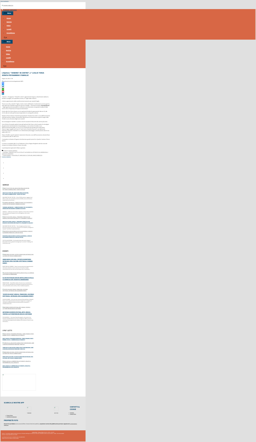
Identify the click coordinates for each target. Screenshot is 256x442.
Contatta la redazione (12, 417)
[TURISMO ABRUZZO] (9, 10)
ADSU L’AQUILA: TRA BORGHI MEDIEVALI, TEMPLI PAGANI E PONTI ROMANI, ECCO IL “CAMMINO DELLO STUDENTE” (18, 339)
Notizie (9, 22)
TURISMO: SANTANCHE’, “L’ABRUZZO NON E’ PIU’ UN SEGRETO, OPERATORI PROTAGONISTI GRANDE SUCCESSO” (18, 207)
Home (9, 18)
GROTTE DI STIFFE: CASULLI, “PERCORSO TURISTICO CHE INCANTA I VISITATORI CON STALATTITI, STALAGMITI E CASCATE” (18, 222)
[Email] (26, 87)
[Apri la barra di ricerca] (5, 38)
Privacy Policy (10, 415)
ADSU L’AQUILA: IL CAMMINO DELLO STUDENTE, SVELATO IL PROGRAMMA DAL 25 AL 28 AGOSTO (16, 366)
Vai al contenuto (5, 1)
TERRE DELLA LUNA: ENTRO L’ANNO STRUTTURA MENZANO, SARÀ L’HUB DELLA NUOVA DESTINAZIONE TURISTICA (18, 348)
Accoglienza (11, 33)
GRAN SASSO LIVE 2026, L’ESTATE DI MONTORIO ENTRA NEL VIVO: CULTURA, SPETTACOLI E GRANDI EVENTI (18, 261)
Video (9, 26)
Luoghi (9, 29)
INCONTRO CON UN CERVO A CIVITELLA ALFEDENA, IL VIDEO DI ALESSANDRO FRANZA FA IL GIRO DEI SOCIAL (17, 236)
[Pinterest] (26, 92)
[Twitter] (26, 85)
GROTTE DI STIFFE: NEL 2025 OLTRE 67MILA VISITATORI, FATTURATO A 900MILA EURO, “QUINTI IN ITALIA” (16, 193)
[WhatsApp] (26, 89)
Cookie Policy (73, 414)
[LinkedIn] (26, 94)
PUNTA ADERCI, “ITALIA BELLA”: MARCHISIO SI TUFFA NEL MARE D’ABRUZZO (22, 155)
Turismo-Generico (12, 150)
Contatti (72, 412)
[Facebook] (26, 83)
